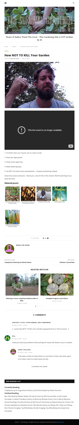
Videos (14, 46)
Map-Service (60, 422)
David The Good (14, 58)
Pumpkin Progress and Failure (57, 298)
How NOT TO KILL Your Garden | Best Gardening (31, 322)
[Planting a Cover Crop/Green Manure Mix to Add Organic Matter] (22, 285)
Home (6, 46)
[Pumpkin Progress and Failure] (57, 285)
